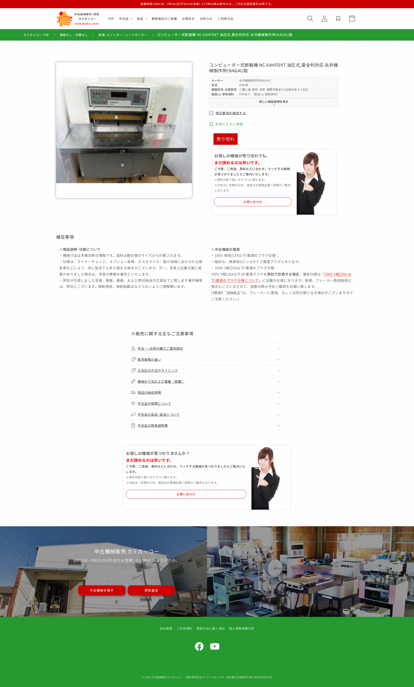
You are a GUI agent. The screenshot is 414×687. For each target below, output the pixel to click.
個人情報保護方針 (241, 628)
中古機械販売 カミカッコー (167, 677)
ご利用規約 (184, 628)
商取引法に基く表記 (210, 628)
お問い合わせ (252, 202)
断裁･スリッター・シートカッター (123, 35)
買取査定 (151, 590)
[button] (125, 18)
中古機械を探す (102, 590)
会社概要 (166, 628)
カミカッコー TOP (36, 35)
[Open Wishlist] (338, 18)
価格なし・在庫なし (74, 35)
